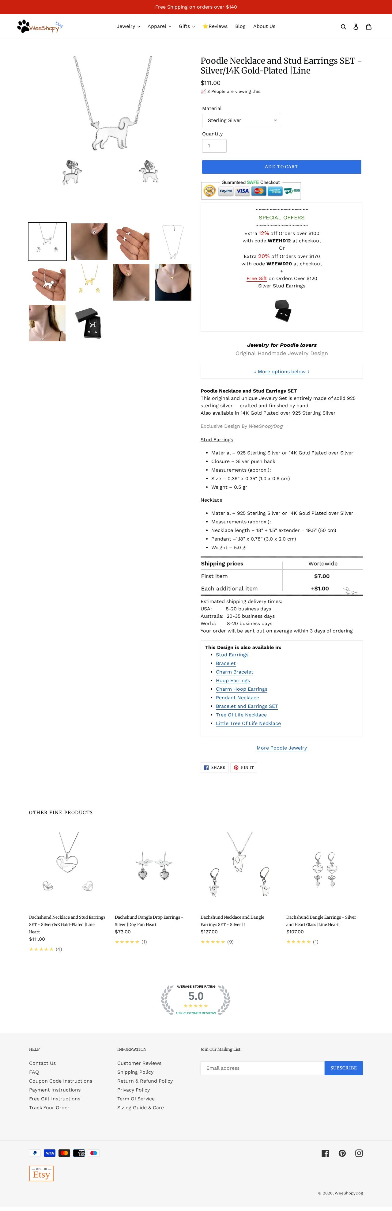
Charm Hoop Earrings (241, 689)
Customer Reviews (139, 1063)
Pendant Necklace (237, 697)
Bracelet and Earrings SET (247, 706)
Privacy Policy (133, 1090)
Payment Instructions (55, 1090)
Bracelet (226, 663)
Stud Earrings (232, 655)
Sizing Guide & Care (140, 1107)
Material (212, 108)
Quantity (212, 134)
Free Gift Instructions (54, 1099)
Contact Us (42, 1063)
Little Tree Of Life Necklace (248, 723)
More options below (282, 371)
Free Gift (257, 278)
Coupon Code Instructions (60, 1081)
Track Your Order (49, 1107)
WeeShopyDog (349, 1193)
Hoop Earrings (233, 680)
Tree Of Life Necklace (241, 715)
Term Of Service (136, 1099)
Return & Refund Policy (145, 1081)
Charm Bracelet (234, 672)
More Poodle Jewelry (282, 748)
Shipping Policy (135, 1072)
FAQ (34, 1072)
